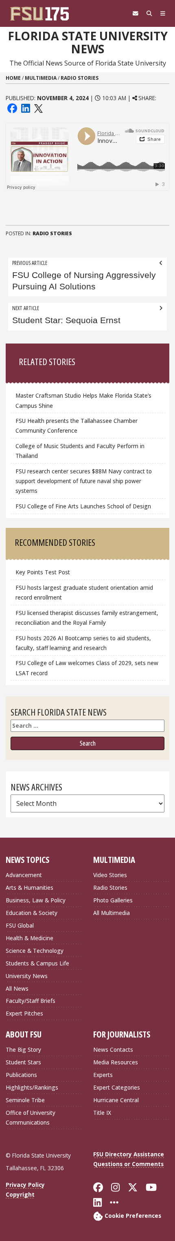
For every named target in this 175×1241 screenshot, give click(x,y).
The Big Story (23, 1049)
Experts (103, 1075)
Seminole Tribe (25, 1100)
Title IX (102, 1112)
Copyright (20, 1194)
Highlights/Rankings (32, 1087)
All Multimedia (111, 913)
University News (27, 976)
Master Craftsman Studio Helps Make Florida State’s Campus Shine (83, 400)
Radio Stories (79, 77)
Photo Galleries (113, 900)
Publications (21, 1075)
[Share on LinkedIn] (25, 108)
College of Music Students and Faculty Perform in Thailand (79, 451)
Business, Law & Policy (36, 900)
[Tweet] (38, 108)
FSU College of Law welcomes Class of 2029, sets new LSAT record (86, 667)
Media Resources (115, 1062)
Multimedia (41, 77)
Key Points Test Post (42, 572)
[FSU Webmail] (135, 13)
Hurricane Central (116, 1100)
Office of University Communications (30, 1117)
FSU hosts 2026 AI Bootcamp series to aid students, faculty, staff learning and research (83, 643)
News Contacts (113, 1049)
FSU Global (20, 925)
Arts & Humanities (29, 887)
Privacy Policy (25, 1184)
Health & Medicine (29, 938)
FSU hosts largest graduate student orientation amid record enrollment (84, 592)
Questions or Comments (128, 1164)
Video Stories (110, 875)
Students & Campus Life (37, 963)
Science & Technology (34, 950)
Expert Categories (116, 1087)
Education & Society (31, 913)
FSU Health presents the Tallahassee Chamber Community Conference (76, 425)
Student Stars (23, 1062)
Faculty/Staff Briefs (30, 1001)
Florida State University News (88, 42)
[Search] (149, 13)
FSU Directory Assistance (128, 1154)
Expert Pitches (24, 1013)
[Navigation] (162, 13)
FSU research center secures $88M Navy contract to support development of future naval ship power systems (83, 481)
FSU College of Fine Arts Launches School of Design (83, 506)
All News (17, 988)
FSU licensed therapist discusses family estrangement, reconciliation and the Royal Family (86, 617)
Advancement (24, 875)
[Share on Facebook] (12, 108)
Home (13, 77)
